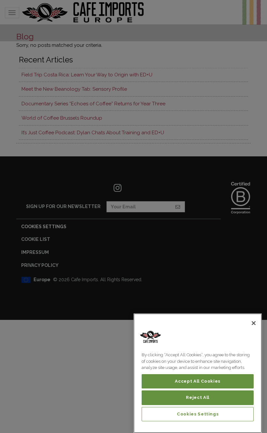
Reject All (197, 397)
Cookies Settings (198, 414)
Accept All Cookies (197, 381)
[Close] (253, 323)
